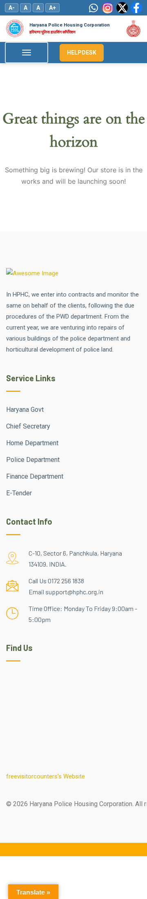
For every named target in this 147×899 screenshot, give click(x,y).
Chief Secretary (28, 426)
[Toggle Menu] (26, 52)
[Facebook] (136, 7)
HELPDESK (81, 52)
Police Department (33, 460)
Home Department (32, 443)
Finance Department (34, 476)
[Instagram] (108, 7)
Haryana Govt (25, 409)
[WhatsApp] (93, 7)
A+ (52, 7)
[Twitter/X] (122, 7)
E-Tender (19, 493)
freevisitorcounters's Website (45, 776)
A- (12, 7)
